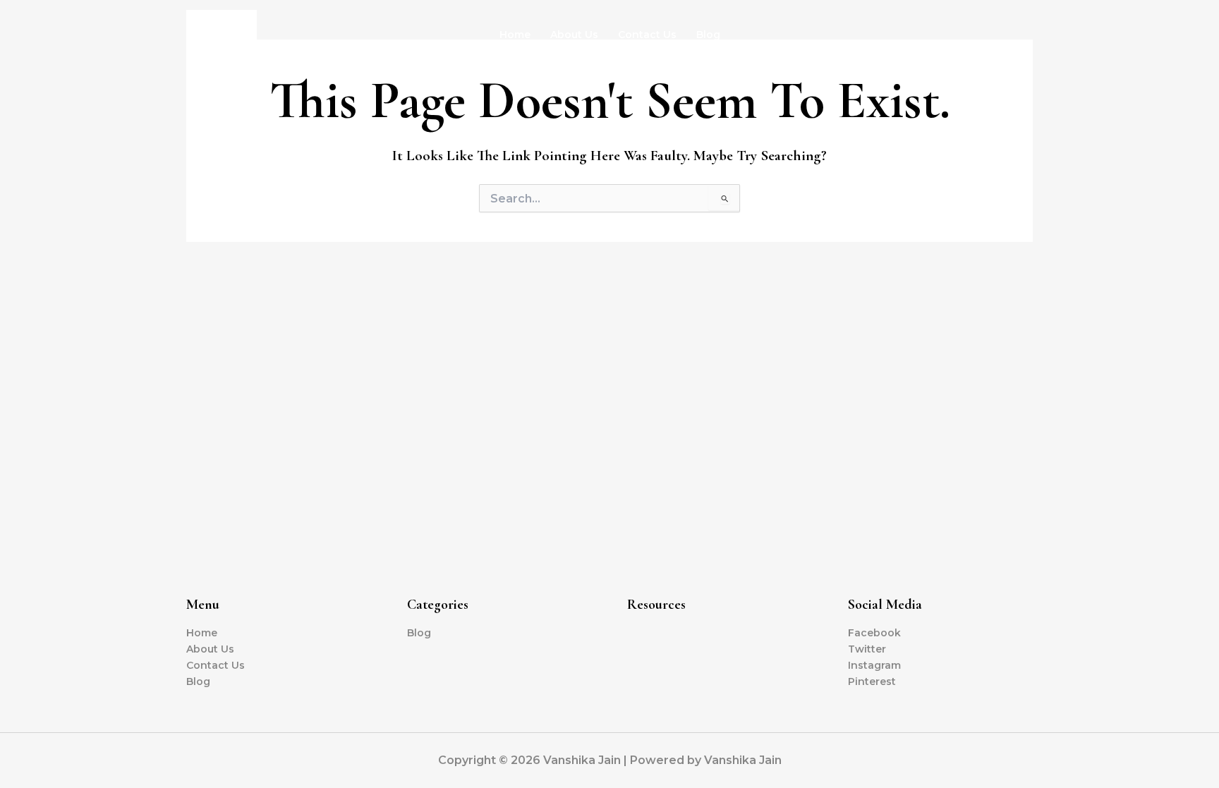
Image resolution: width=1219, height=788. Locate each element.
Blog (708, 34)
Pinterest (872, 681)
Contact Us (647, 34)
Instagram (874, 665)
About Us (574, 34)
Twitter (867, 649)
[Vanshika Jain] (221, 33)
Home (514, 34)
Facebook (874, 632)
